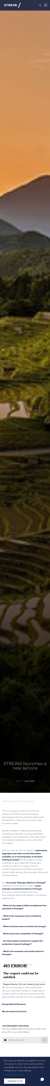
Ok (44, 1040)
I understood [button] (14, 1081)
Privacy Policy (27, 1047)
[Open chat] (42, 1079)
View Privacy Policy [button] (13, 1074)
